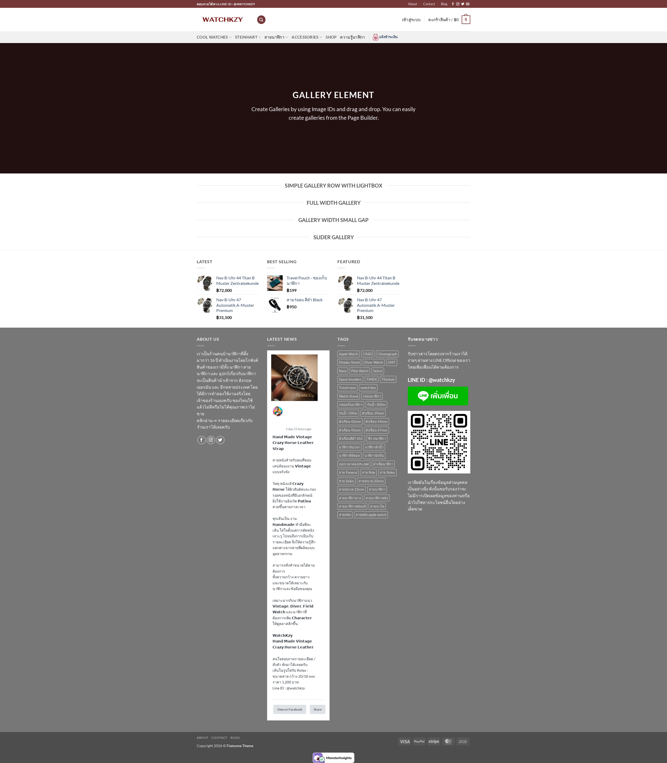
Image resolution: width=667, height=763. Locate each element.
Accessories (305, 37)
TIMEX (371, 379)
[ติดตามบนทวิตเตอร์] (462, 4)
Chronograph (387, 354)
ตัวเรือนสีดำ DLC (351, 438)
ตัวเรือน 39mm (373, 413)
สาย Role (368, 472)
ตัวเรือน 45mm (350, 430)
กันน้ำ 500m (348, 413)
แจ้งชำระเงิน (388, 37)
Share (318, 709)
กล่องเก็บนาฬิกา (350, 404)
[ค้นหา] (261, 19)
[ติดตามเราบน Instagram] (457, 4)
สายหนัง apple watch (371, 515)
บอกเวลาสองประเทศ (354, 464)
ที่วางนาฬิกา (377, 438)
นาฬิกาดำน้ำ (374, 447)
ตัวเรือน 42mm (350, 421)
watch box (368, 388)
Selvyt (377, 371)
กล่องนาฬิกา (372, 396)
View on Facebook (289, 709)
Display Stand (349, 362)
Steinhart (246, 37)
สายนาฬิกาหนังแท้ (352, 506)
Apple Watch (348, 354)
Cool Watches (212, 37)
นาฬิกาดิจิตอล (349, 455)
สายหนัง (345, 515)
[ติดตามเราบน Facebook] (452, 4)
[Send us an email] (467, 4)
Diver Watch (373, 362)
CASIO (368, 354)
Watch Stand (348, 396)
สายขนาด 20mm (371, 481)
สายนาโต (377, 506)
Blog (444, 4)
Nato (343, 371)
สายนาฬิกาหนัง (377, 498)
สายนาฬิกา (274, 37)
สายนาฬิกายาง (350, 498)
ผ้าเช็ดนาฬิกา (383, 464)
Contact (429, 4)
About (412, 4)
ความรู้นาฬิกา (352, 37)
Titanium (388, 379)
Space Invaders (350, 379)
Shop (331, 37)
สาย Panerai (348, 472)
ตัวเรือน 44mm (376, 421)
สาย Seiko (346, 481)
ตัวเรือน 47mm (376, 430)
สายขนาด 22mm (351, 489)
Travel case (347, 388)
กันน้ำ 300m (376, 404)
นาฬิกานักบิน (374, 455)
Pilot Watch (359, 371)
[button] (411, 19)
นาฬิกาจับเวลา (349, 447)
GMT (392, 362)
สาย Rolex (387, 472)
